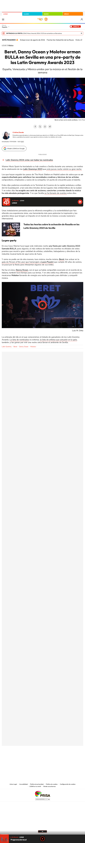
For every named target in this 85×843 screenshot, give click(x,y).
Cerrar (81, 33)
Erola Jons (80, 40)
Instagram (29, 757)
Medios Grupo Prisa (42, 799)
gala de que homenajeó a (28, 262)
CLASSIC (26, 14)
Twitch (51, 757)
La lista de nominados (19, 339)
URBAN (66, 14)
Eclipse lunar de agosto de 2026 (32, 40)
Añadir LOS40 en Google (16, 149)
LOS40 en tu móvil (35, 786)
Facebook (35, 127)
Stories (56, 757)
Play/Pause (42, 305)
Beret (15, 347)
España (4, 27)
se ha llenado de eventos (55, 193)
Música (10, 45)
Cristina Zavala (18, 132)
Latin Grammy (7, 347)
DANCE (46, 14)
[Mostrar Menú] (3, 19)
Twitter (40, 127)
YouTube (38, 757)
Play (42, 839)
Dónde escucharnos (49, 786)
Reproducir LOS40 (80, 202)
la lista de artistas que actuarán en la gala (58, 339)
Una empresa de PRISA (42, 794)
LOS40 (5, 14)
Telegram (50, 127)
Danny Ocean (23, 347)
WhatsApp (45, 127)
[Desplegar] (42, 831)
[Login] (82, 19)
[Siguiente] (82, 40)
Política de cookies (52, 784)
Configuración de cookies (67, 784)
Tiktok (33, 757)
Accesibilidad (23, 784)
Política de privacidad (36, 784)
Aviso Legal (13, 784)
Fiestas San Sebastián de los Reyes (60, 40)
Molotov (33, 347)
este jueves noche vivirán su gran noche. (64, 169)
